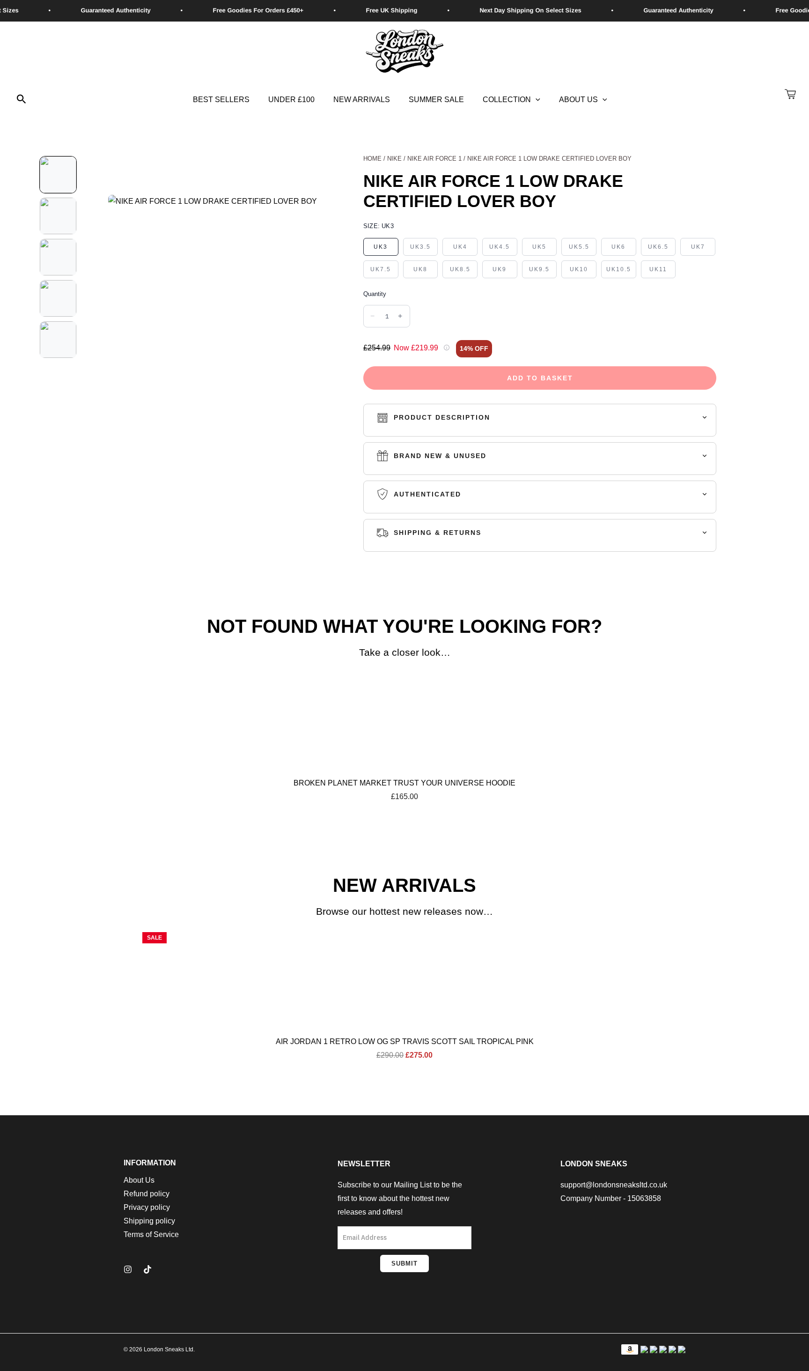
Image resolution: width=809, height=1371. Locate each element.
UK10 (579, 269)
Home (372, 158)
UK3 (381, 247)
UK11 (658, 269)
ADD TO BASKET (540, 378)
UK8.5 (460, 269)
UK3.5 (420, 247)
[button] (21, 99)
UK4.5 (499, 247)
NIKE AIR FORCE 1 (434, 158)
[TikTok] (147, 1269)
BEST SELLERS (221, 100)
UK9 (500, 269)
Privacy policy (147, 1207)
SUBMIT (404, 1263)
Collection (507, 100)
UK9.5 (539, 269)
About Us (578, 100)
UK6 (618, 247)
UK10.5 (618, 269)
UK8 (420, 269)
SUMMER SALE (436, 100)
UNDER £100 (291, 100)
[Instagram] (128, 1269)
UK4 (460, 247)
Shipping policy (149, 1221)
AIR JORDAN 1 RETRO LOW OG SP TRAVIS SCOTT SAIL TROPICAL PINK (405, 1041)
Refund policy (146, 1194)
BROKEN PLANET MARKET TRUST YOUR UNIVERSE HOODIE (404, 783)
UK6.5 (658, 247)
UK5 (539, 247)
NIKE (394, 158)
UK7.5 (380, 269)
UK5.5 (579, 247)
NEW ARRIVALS (361, 100)
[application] (535, 100)
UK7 (698, 247)
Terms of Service (151, 1234)
